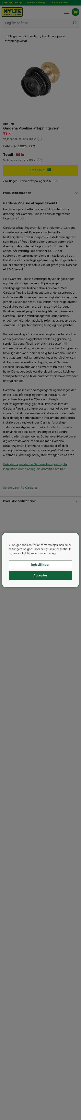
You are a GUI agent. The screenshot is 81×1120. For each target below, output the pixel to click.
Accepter (40, 575)
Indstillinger (40, 564)
